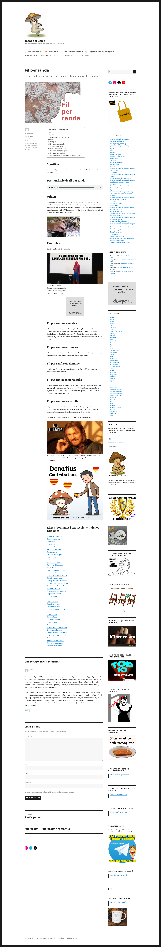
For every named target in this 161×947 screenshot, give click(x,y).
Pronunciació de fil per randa (59, 137)
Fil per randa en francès (57, 146)
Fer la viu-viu (114, 170)
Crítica (112, 333)
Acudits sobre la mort (116, 211)
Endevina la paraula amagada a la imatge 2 (122, 223)
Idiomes (112, 358)
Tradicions (113, 413)
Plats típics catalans (116, 390)
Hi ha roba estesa (53, 607)
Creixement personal (116, 331)
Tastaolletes (51, 625)
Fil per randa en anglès (57, 144)
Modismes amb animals (55, 586)
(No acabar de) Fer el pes (56, 570)
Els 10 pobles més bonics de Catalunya (121, 194)
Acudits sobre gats (115, 155)
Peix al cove (51, 544)
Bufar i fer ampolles (54, 620)
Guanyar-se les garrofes (56, 599)
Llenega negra (114, 172)
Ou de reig (113, 201)
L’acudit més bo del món (118, 812)
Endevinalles (113, 341)
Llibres (112, 368)
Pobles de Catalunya (116, 392)
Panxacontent (52, 547)
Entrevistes (113, 343)
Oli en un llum (52, 614)
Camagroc (113, 160)
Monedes (112, 378)
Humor (112, 354)
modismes (28, 147)
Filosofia (112, 349)
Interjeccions (114, 360)
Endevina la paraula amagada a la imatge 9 (122, 174)
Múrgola (112, 166)
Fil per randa (51, 557)
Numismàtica (114, 386)
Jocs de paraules (114, 362)
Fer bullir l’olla (114, 164)
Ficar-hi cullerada (53, 539)
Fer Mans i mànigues (54, 555)
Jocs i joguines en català (118, 875)
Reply (27, 710)
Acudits (112, 319)
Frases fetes (113, 353)
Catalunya (113, 327)
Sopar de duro (52, 622)
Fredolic (112, 176)
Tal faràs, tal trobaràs (116, 203)
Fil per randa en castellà (57, 153)
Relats (112, 401)
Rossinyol (113, 196)
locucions (113, 372)
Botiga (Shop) (70, 55)
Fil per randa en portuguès (58, 151)
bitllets (112, 321)
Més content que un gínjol (56, 591)
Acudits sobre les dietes (117, 162)
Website (28, 782)
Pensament (113, 388)
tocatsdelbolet (29, 133)
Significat (52, 135)
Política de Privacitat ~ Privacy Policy (45, 938)
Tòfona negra (114, 205)
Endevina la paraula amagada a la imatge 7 (122, 186)
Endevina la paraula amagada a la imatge (122, 227)
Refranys (112, 399)
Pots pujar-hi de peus (55, 565)
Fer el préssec (52, 617)
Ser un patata (52, 573)
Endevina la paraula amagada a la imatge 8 (122, 180)
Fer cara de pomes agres (56, 609)
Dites (111, 339)
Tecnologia (113, 411)
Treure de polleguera (54, 630)
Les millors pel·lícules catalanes (119, 145)
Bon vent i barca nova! (55, 643)
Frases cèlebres (114, 351)
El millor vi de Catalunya (118, 794)
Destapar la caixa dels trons (57, 581)
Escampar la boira (53, 588)
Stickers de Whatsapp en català (119, 188)
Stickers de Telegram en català (120, 775)
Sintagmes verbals (115, 407)
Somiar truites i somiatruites (57, 633)
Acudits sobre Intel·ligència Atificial (120, 178)
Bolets (112, 323)
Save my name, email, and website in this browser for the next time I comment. (50, 792)
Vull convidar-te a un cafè (116, 443)
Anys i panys (51, 568)
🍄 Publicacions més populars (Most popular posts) (64, 52)
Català (80, 55)
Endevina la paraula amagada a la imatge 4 (122, 207)
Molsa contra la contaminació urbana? (121, 225)
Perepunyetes (52, 552)
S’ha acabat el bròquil (55, 612)
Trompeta (113, 184)
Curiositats (113, 337)
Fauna (112, 347)
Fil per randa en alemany (57, 148)
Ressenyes (113, 405)
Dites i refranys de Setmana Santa (120, 242)
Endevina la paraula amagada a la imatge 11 (122, 147)
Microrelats (113, 374)
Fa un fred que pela (54, 549)
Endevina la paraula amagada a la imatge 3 (122, 217)
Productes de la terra (116, 395)
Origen (51, 139)
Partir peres (51, 560)
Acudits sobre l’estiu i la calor (118, 221)
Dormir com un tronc (55, 578)
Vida (111, 415)
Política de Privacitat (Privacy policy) (38, 55)
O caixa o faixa (52, 601)
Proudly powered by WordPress (67, 938)
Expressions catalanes (31, 139)
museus (112, 380)
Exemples (52, 142)
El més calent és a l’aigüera (57, 627)
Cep (111, 190)
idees (111, 356)
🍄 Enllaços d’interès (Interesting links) (99, 52)
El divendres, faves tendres (118, 143)
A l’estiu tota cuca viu (116, 219)
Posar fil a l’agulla (53, 562)
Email (27, 773)
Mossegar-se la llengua (117, 141)
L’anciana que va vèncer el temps (119, 182)
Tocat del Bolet (35, 40)
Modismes (28, 141)
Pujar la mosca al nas (116, 149)
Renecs (112, 403)
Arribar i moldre (53, 638)
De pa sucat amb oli (54, 594)
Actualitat (113, 317)
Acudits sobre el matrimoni (118, 199)
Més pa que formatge (116, 209)
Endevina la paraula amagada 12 (119, 139)
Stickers (112, 409)
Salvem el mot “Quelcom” (117, 237)
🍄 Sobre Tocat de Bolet (33, 52)
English (88, 55)
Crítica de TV (113, 335)
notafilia (112, 384)
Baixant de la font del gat (117, 157)
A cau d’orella (114, 158)
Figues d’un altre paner (55, 640)
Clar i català (51, 542)
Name (27, 764)
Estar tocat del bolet (54, 646)
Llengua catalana (115, 366)
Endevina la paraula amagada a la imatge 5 (122, 198)
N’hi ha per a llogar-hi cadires (58, 635)
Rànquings (113, 397)
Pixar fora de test (53, 604)
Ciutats (112, 329)
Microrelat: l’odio (115, 235)
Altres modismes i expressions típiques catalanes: (66, 155)
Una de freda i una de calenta (57, 583)
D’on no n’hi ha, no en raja (57, 575)
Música (112, 382)
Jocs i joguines (114, 364)
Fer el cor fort (52, 596)
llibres (112, 370)
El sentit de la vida (116, 889)
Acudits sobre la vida (116, 233)
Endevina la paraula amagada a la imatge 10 (122, 168)
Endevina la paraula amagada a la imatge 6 (122, 192)
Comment (29, 736)
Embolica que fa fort (54, 536)
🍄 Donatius (58, 55)
